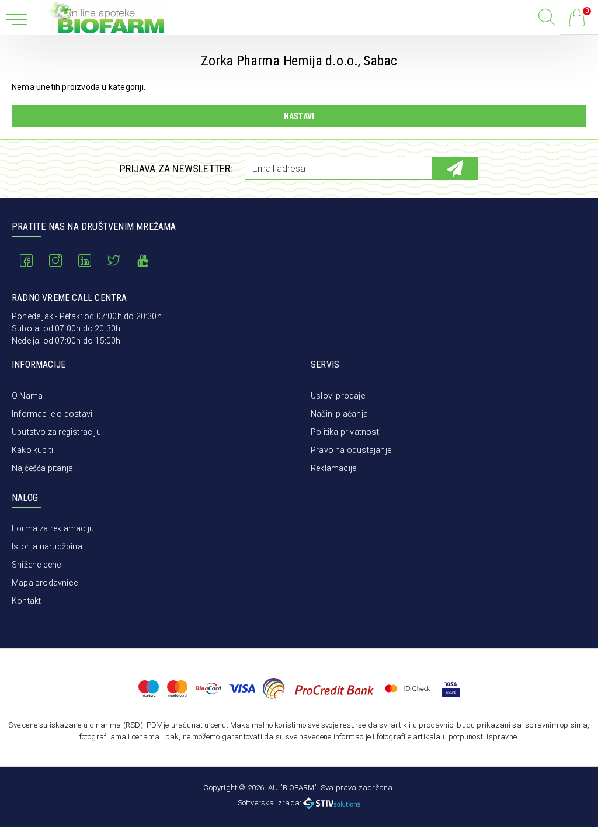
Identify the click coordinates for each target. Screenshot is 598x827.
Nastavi (299, 116)
